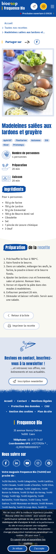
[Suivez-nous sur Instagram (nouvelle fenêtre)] (38, 463)
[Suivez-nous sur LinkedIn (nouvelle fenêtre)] (16, 463)
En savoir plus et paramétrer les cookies (28, 541)
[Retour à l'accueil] (9, 4)
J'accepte (39, 548)
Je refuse (17, 548)
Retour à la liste (20, 315)
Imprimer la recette (23, 325)
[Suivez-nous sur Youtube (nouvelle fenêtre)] (27, 463)
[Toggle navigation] (52, 7)
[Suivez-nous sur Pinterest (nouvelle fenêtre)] (49, 463)
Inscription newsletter (30, 381)
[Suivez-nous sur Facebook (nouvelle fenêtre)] (6, 463)
